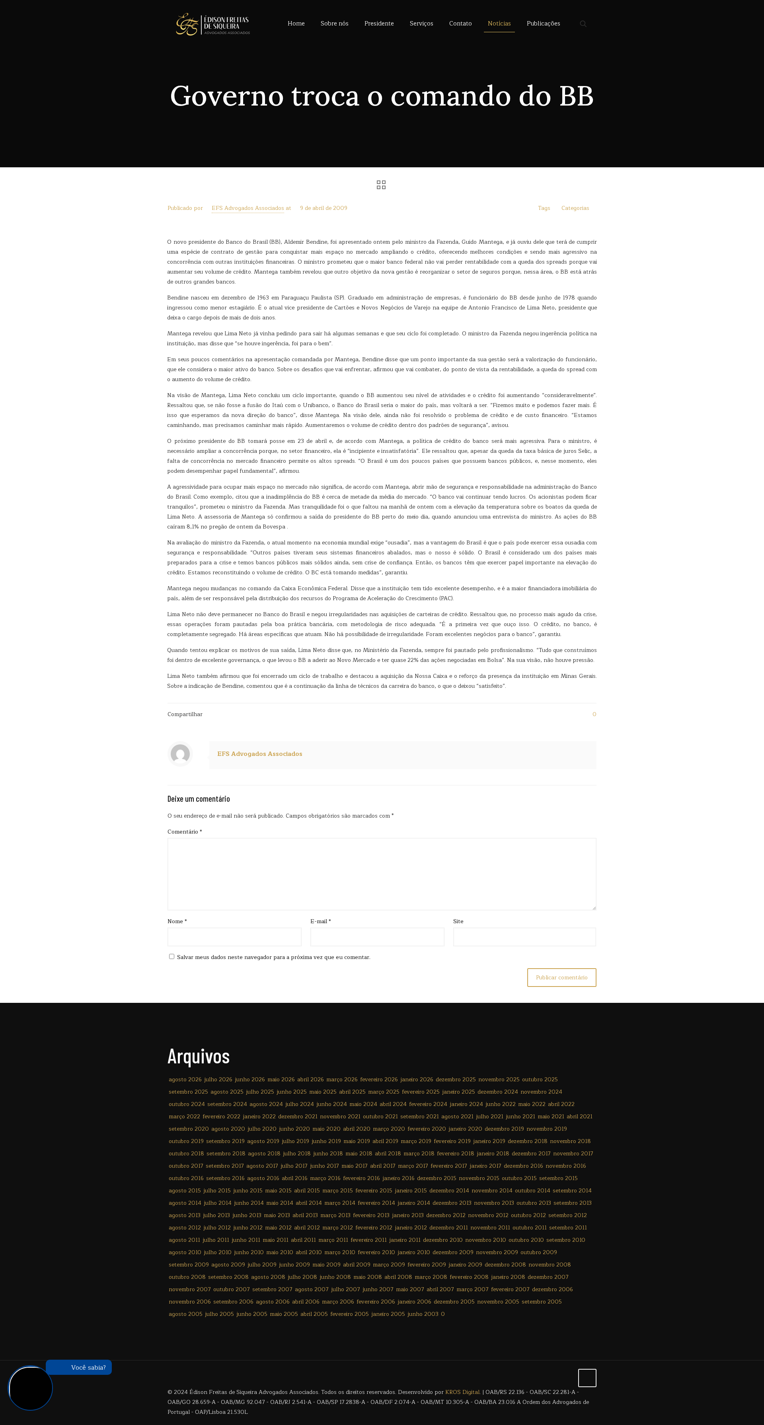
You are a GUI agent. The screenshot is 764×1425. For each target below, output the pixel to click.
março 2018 (419, 1153)
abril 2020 (356, 1128)
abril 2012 (307, 1227)
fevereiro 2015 (373, 1190)
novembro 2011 (490, 1227)
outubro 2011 (530, 1227)
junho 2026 (250, 1079)
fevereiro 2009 (426, 1264)
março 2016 (325, 1178)
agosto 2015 (185, 1190)
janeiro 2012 (411, 1227)
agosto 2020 (228, 1128)
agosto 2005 (186, 1314)
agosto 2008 (268, 1277)
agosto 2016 (263, 1178)
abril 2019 (385, 1141)
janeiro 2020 (465, 1128)
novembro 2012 (488, 1215)
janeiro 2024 (466, 1104)
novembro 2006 (190, 1301)
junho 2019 (326, 1141)
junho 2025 (292, 1091)
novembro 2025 (499, 1079)
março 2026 (342, 1079)
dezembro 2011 (448, 1227)
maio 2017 (354, 1166)
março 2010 (339, 1252)
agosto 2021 (457, 1116)
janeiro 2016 (398, 1178)
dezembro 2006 (552, 1289)
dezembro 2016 (523, 1166)
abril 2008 (398, 1277)
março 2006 (338, 1301)
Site (458, 921)
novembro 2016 (566, 1166)
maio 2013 (277, 1215)
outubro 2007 (231, 1289)
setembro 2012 (567, 1215)
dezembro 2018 (528, 1141)
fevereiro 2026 (379, 1079)
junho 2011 (246, 1240)
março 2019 (416, 1141)
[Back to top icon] (587, 1378)
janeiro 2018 (493, 1153)
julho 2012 (217, 1227)
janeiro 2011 (405, 1240)
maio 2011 (275, 1240)
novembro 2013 (494, 1203)
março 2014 (339, 1203)
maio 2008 (367, 1277)
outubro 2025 (540, 1079)
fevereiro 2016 (361, 1178)
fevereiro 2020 (426, 1128)
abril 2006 (306, 1301)
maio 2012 (278, 1227)
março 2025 (384, 1091)
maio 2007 (410, 1289)
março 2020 (389, 1128)
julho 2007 (345, 1289)
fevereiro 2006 (376, 1301)
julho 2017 (294, 1166)
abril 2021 (579, 1116)
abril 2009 (356, 1264)
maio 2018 (358, 1153)
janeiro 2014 (414, 1203)
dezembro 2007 (548, 1277)
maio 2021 (551, 1116)
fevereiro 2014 (376, 1203)
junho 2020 (294, 1128)
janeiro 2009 (465, 1264)
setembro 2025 (188, 1091)
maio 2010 (279, 1252)
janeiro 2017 (485, 1166)
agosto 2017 (262, 1166)
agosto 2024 (266, 1104)
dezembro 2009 (453, 1252)
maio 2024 (363, 1104)
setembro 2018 (226, 1153)
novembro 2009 (497, 1252)
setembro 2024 (227, 1104)
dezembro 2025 (456, 1079)
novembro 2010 (485, 1240)
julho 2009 (262, 1264)
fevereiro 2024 (428, 1104)
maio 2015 (278, 1190)
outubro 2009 (538, 1252)
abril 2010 (309, 1252)
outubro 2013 (533, 1203)
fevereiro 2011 (369, 1240)
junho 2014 (249, 1203)
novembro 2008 (549, 1264)
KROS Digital (462, 1392)
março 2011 (333, 1240)
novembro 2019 (546, 1128)
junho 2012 (248, 1227)
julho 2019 (295, 1141)
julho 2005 (219, 1314)
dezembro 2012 (446, 1215)
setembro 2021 (419, 1116)
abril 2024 (393, 1104)
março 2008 (431, 1277)
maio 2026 (281, 1079)
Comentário (185, 831)
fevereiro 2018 (455, 1153)
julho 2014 (218, 1203)
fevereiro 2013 (371, 1215)
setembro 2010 (565, 1240)
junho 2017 (324, 1166)
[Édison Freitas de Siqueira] (212, 24)
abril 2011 (303, 1240)
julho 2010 (218, 1252)
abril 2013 (305, 1215)
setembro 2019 (225, 1141)
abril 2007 (440, 1289)
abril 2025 (352, 1091)
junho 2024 (331, 1104)
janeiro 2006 (414, 1301)
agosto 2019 (263, 1141)
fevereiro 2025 (421, 1091)
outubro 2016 (186, 1178)
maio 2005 (284, 1314)
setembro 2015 (558, 1178)
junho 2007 (378, 1289)
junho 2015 (248, 1190)
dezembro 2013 (452, 1203)
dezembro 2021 (298, 1116)
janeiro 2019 (489, 1141)
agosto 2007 (312, 1289)
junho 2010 (249, 1252)
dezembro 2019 (504, 1128)
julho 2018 (297, 1153)
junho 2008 (335, 1277)
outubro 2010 (526, 1240)
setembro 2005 (542, 1301)
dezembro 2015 (436, 1178)
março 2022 (184, 1116)
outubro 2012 (528, 1215)
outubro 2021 (380, 1116)
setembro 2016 (225, 1178)
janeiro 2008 (508, 1277)
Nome (177, 921)
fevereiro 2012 (373, 1227)
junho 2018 (328, 1153)
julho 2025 (260, 1091)
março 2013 (335, 1215)
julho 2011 (216, 1240)
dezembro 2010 (443, 1240)
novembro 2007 (190, 1289)
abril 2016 (295, 1178)
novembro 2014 (492, 1190)
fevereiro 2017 (449, 1166)
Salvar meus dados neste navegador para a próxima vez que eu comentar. (273, 957)
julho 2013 (216, 1215)
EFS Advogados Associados (248, 208)
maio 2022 (532, 1104)
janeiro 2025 (458, 1091)
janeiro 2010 (414, 1252)
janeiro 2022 (259, 1116)
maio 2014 (279, 1203)
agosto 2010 (185, 1252)
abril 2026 (310, 1079)
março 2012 (337, 1227)
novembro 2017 (573, 1153)
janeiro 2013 (408, 1215)
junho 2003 (423, 1314)
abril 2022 (561, 1104)
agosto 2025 (227, 1091)
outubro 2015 (519, 1178)
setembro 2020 (189, 1128)
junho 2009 (294, 1264)
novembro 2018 (570, 1141)
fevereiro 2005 (349, 1314)
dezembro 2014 (449, 1190)
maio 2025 (323, 1091)
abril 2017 (383, 1166)
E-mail (320, 921)
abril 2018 (388, 1153)
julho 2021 (489, 1116)
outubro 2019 (186, 1141)
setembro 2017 (225, 1166)
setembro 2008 (228, 1277)
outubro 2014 (532, 1190)
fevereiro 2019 (452, 1141)
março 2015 (337, 1190)
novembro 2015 (479, 1178)
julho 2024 (299, 1104)
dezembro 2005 (454, 1301)
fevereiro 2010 (376, 1252)
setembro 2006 (233, 1301)
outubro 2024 (187, 1104)
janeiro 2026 (416, 1079)
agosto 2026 (185, 1079)
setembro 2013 (573, 1203)
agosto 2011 (184, 1240)
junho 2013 (246, 1215)
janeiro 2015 (411, 1190)
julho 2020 (262, 1128)
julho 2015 (217, 1190)
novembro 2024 (541, 1091)
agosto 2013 (185, 1215)
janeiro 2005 (388, 1314)
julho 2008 (302, 1277)
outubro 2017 (186, 1166)
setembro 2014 (572, 1190)
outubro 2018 (186, 1153)
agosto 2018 (264, 1153)
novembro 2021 (340, 1116)
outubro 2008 (187, 1277)
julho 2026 (218, 1079)
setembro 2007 (272, 1289)
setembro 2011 (568, 1227)
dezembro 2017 (531, 1153)
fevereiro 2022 (221, 1116)
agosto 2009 (228, 1264)
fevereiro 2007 (510, 1289)
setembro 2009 (189, 1264)
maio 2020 (326, 1128)
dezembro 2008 (505, 1264)
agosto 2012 (185, 1227)
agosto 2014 (185, 1203)
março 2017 (413, 1166)
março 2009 (389, 1264)
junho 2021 (520, 1116)
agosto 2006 (273, 1301)
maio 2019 (356, 1141)
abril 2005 (314, 1314)
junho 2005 (251, 1314)
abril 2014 (309, 1203)
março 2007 (472, 1289)
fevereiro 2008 (469, 1277)
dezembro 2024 (497, 1091)
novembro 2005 (498, 1301)
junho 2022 (500, 1104)
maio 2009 (326, 1264)
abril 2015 (307, 1190)
